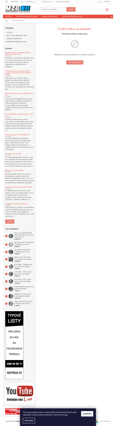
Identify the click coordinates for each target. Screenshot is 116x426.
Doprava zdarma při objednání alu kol (18, 187)
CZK (98, 2)
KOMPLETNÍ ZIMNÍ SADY (14, 39)
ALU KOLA (9, 32)
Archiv (9, 222)
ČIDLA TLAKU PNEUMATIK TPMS (16, 36)
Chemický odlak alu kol (13, 153)
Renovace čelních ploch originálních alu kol (19, 94)
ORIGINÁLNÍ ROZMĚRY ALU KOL (16, 42)
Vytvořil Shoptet (105, 421)
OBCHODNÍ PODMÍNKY (63, 2)
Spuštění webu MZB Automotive (16, 204)
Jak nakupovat (46, 2)
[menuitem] (8, 16)
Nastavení (29, 420)
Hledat (71, 9)
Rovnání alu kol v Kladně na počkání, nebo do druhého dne (18, 53)
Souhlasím (87, 414)
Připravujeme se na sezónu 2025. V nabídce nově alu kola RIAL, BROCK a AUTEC (18, 72)
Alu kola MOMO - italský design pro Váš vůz (19, 115)
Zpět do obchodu (74, 62)
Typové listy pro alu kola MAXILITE (17, 134)
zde (66, 415)
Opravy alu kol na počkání (14, 170)
